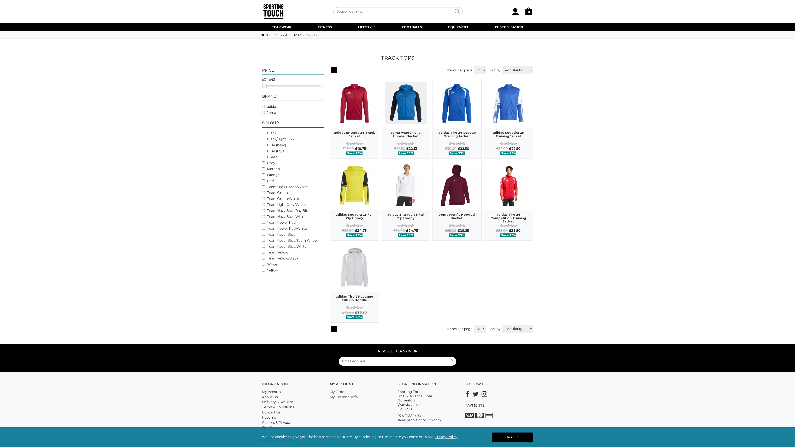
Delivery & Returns (277, 402)
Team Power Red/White (286, 229)
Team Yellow (277, 252)
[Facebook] (468, 394)
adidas (271, 107)
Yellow (272, 270)
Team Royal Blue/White (286, 247)
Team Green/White (282, 199)
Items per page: (460, 70)
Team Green (277, 193)
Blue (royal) (276, 151)
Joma (271, 113)
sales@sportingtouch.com (419, 420)
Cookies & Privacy (276, 423)
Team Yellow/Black (282, 258)
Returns (269, 417)
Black (271, 133)
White (271, 264)
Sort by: (495, 70)
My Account (272, 392)
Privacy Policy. (446, 437)
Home (269, 35)
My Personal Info (344, 397)
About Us (270, 397)
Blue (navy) (276, 145)
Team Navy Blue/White (286, 217)
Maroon (273, 169)
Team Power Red (281, 223)
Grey (270, 163)
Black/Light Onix (280, 139)
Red (270, 181)
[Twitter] (475, 394)
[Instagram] (484, 394)
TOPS (297, 35)
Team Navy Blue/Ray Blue (288, 211)
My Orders (338, 392)
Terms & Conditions (278, 407)
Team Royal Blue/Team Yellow (292, 241)
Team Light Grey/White (286, 205)
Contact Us (271, 412)
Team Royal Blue (280, 235)
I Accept (512, 437)
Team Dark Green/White (287, 187)
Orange (273, 175)
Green (272, 157)
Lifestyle (283, 35)
